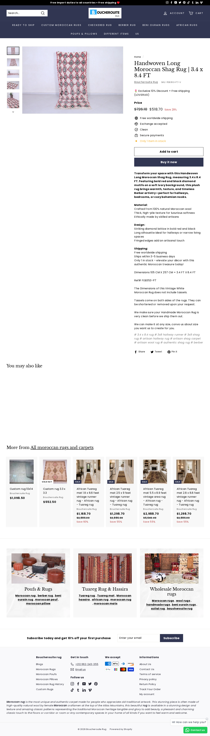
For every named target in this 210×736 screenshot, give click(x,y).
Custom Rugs (44, 689)
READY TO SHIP (23, 25)
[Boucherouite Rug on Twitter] (90, 684)
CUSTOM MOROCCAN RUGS (61, 25)
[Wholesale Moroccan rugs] (172, 568)
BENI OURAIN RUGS (156, 25)
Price (138, 103)
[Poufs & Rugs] (38, 568)
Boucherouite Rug (146, 82)
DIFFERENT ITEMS (116, 33)
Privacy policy (148, 679)
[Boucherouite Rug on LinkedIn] (84, 690)
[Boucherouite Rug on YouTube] (84, 684)
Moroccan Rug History (50, 684)
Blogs (39, 664)
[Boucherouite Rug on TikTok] (72, 690)
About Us (145, 664)
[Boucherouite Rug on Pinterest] (96, 684)
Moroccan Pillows (47, 679)
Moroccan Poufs (46, 674)
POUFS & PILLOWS (84, 33)
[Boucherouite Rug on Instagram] (72, 684)
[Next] (13, 111)
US (137, 33)
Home (137, 57)
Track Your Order (150, 689)
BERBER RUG (127, 25)
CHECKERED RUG (100, 25)
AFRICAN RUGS (187, 25)
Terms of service (150, 674)
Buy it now (169, 162)
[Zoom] (72, 80)
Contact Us (146, 669)
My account (146, 694)
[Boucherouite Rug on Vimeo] (90, 690)
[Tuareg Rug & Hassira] (105, 568)
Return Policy (147, 684)
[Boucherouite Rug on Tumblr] (78, 690)
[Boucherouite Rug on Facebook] (78, 684)
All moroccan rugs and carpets (62, 447)
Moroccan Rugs (46, 669)
